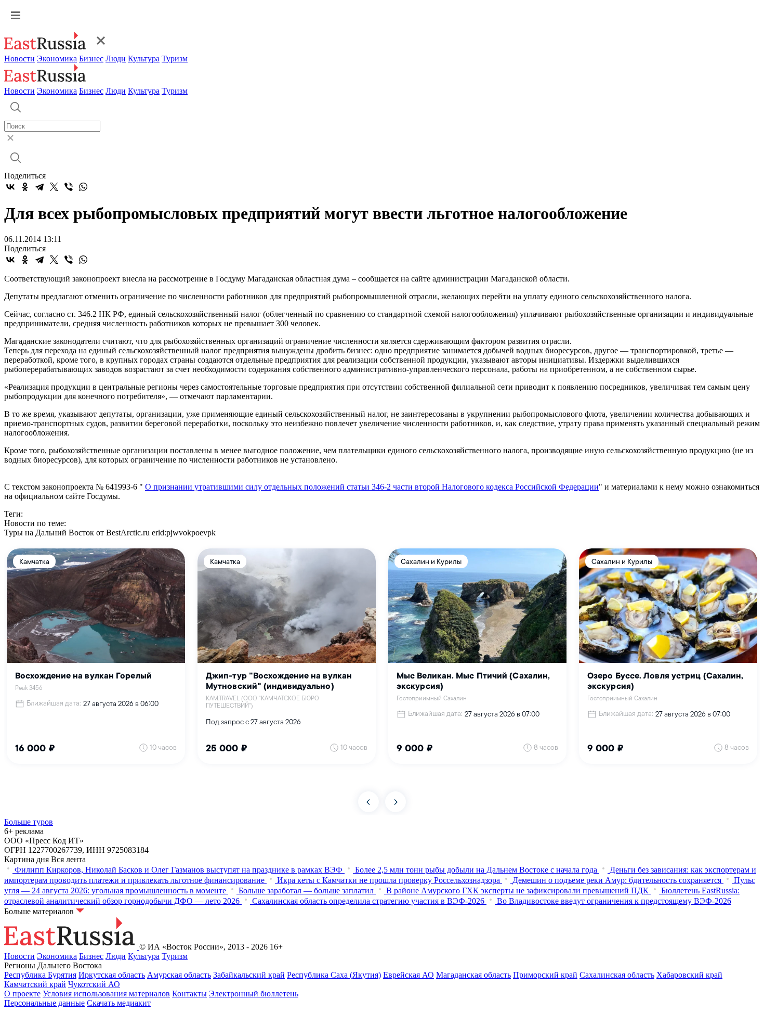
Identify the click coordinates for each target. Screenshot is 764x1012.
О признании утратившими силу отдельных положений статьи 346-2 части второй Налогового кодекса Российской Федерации (372, 486)
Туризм (175, 58)
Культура (144, 58)
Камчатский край (35, 984)
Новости (19, 58)
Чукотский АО (94, 984)
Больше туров (28, 821)
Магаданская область (473, 974)
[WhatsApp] (83, 187)
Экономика (57, 58)
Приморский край (545, 974)
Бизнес (91, 58)
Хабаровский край (689, 974)
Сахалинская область (616, 974)
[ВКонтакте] (10, 187)
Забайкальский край (249, 974)
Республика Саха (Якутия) (334, 974)
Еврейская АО (408, 974)
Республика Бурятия (40, 974)
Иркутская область (111, 974)
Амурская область (179, 974)
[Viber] (68, 187)
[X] (54, 187)
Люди (116, 58)
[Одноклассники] (25, 187)
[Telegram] (39, 187)
